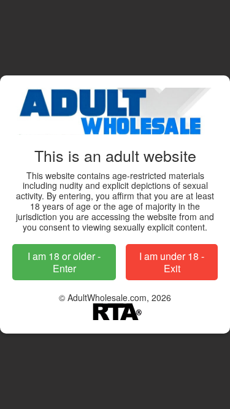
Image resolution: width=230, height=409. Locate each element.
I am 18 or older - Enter (64, 262)
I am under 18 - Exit (171, 262)
